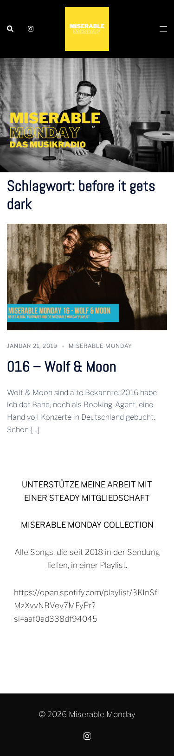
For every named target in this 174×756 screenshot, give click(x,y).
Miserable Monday (100, 345)
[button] (10, 28)
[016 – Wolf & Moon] (87, 276)
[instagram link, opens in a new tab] (29, 28)
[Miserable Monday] (87, 28)
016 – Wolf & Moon (61, 366)
